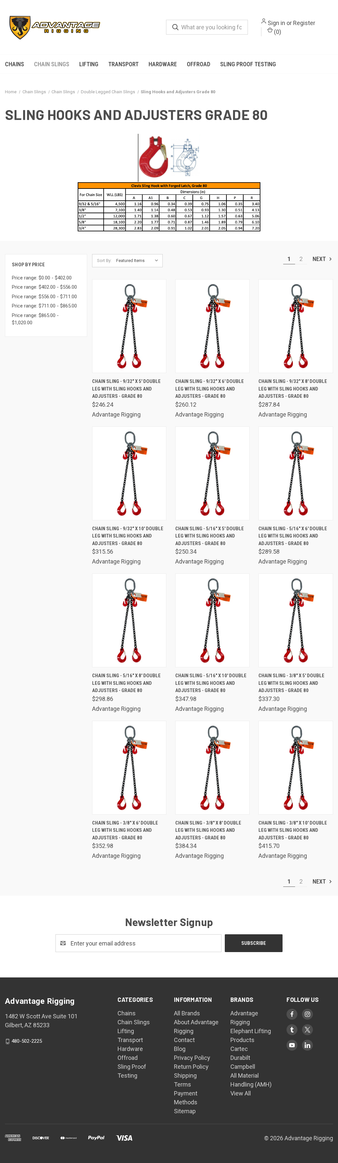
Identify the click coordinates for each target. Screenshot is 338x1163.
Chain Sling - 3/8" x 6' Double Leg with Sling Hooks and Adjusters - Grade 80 (125, 830)
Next (320, 258)
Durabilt (240, 1057)
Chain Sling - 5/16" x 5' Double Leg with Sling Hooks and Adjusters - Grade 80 (209, 536)
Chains (14, 64)
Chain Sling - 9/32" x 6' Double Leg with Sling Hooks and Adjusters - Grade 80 (209, 388)
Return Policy (191, 1066)
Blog (180, 1048)
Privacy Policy (192, 1057)
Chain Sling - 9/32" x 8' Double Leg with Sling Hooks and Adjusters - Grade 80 (292, 388)
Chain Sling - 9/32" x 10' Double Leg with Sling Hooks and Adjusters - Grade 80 (127, 536)
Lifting (88, 64)
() (277, 31)
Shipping (185, 1075)
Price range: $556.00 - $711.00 (44, 297)
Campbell (242, 1066)
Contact (184, 1039)
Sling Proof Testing (248, 64)
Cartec (239, 1048)
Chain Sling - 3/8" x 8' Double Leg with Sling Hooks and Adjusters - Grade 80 (208, 830)
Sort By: (104, 260)
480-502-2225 (27, 1041)
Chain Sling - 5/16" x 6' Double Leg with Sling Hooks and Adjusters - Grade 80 (292, 536)
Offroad (198, 64)
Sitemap (185, 1111)
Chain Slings (51, 64)
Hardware (163, 64)
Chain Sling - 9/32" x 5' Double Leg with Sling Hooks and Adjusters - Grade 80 (126, 388)
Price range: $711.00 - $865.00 (44, 306)
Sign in (276, 22)
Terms (182, 1084)
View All (240, 1093)
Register (304, 22)
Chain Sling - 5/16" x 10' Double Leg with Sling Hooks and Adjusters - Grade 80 (211, 683)
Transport (123, 64)
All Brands (187, 1013)
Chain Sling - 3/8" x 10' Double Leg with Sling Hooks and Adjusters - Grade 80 (292, 830)
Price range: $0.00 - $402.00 (42, 278)
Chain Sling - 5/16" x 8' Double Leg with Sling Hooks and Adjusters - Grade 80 (126, 683)
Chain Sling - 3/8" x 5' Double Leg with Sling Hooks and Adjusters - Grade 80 (291, 683)
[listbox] (138, 260)
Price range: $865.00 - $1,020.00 (35, 319)
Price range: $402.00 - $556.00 (44, 287)
